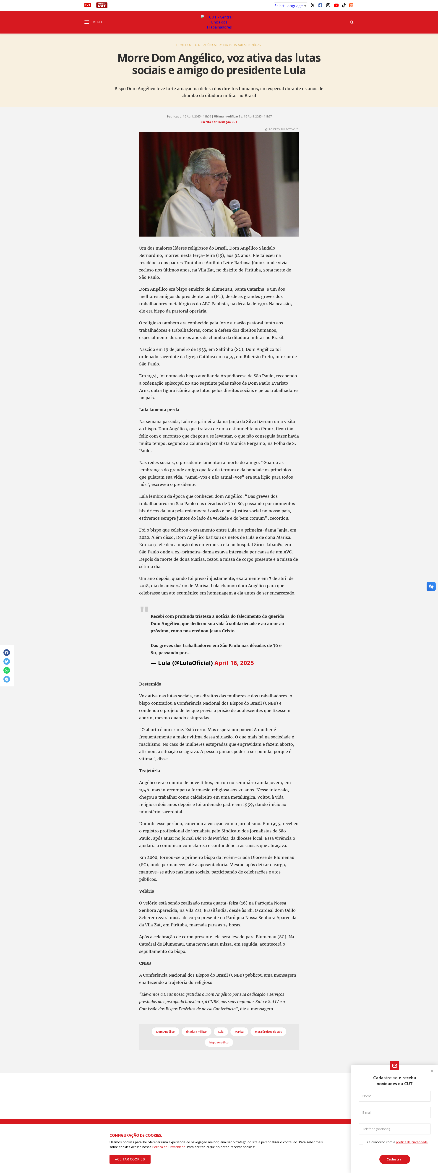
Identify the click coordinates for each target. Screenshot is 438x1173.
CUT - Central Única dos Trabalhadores (216, 45)
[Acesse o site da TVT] (87, 6)
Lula (221, 1032)
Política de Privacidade (168, 1147)
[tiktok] (343, 5)
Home (180, 45)
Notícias (254, 45)
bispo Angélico (219, 1042)
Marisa (239, 1032)
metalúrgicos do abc (268, 1032)
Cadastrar (395, 1159)
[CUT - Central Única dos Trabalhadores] (219, 22)
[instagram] (328, 5)
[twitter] (312, 5)
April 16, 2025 (234, 663)
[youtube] (336, 5)
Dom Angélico (165, 1032)
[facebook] (320, 5)
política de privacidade (412, 1142)
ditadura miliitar (196, 1032)
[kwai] (351, 4)
